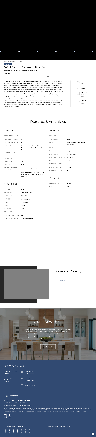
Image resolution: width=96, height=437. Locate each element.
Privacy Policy (65, 426)
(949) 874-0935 (29, 373)
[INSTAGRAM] (5, 430)
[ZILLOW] (13, 430)
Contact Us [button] (48, 346)
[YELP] (21, 430)
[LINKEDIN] (25, 430)
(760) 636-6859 (29, 380)
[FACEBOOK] (9, 430)
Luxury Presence (17, 426)
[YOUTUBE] (29, 430)
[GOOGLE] (17, 430)
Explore (62, 280)
